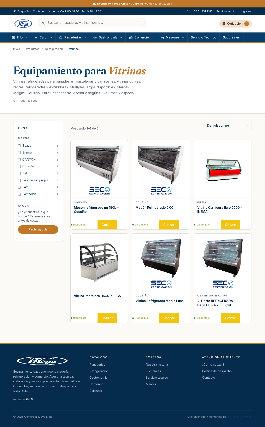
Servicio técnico (226, 11)
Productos (32, 48)
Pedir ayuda (38, 229)
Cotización (237, 23)
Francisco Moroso (240, 416)
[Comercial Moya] (23, 23)
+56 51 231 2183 (202, 11)
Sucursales (153, 371)
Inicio (16, 48)
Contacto (208, 377)
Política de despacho (217, 371)
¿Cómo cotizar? (213, 364)
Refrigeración (54, 48)
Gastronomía (98, 377)
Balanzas (95, 391)
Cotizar (107, 225)
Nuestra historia (157, 364)
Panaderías (97, 364)
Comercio (96, 384)
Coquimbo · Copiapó (30, 11)
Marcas (151, 384)
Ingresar (246, 11)
